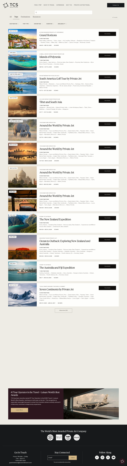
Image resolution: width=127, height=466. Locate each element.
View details (107, 33)
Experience (60, 5)
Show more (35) (63, 310)
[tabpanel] (63, 166)
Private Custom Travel (82, 5)
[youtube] (113, 457)
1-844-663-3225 (20, 460)
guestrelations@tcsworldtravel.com (20, 462)
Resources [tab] (37, 17)
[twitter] (108, 457)
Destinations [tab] (25, 17)
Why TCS (69, 5)
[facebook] (97, 457)
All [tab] (11, 17)
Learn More (19, 410)
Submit (73, 457)
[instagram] (102, 457)
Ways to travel (49, 5)
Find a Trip (38, 5)
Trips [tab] (16, 17)
